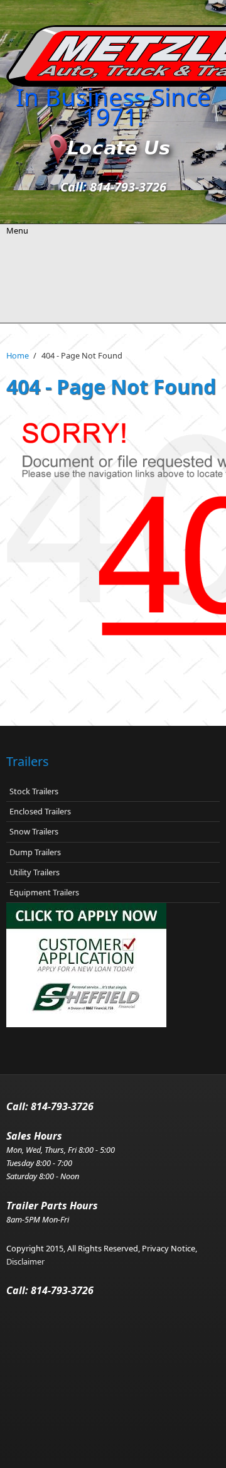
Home (17, 355)
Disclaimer (25, 1261)
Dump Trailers (35, 852)
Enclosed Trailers (40, 811)
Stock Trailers (33, 791)
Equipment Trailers (44, 892)
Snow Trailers (33, 831)
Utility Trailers (34, 872)
